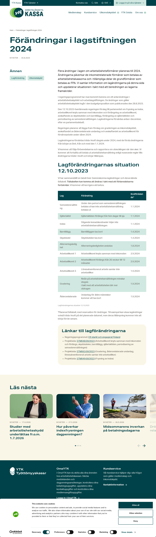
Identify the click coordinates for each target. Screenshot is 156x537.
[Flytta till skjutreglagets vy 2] (77, 445)
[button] (95, 3)
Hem (11, 30)
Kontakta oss (82, 3)
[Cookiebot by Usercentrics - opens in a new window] (15, 532)
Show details (126, 532)
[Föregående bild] (139, 446)
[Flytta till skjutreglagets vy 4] (80, 445)
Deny (135, 521)
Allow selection (135, 513)
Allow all (135, 505)
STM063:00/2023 (86, 352)
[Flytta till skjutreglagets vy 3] (78, 445)
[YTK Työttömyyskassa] (27, 13)
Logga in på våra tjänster (130, 3)
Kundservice (90, 13)
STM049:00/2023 (86, 359)
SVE (106, 3)
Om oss (139, 13)
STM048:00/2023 (86, 341)
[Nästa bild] (144, 446)
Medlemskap (74, 13)
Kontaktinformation (113, 485)
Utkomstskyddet (108, 13)
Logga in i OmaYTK (66, 498)
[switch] (70, 532)
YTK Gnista (126, 13)
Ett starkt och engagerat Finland (104, 337)
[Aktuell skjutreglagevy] (75, 445)
